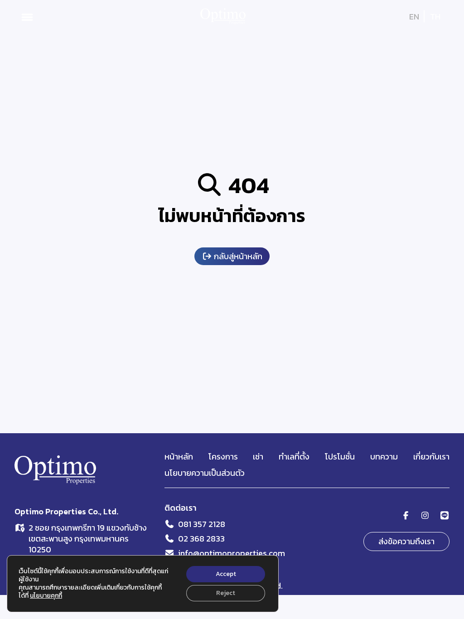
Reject (225, 593)
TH (435, 16)
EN (414, 16)
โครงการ (223, 456)
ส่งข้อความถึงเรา (406, 541)
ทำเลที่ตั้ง (294, 456)
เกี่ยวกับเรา (431, 456)
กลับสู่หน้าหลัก (237, 256)
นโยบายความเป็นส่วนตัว (204, 473)
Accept (226, 574)
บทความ (384, 456)
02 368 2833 (201, 538)
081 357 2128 (201, 524)
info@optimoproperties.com (231, 553)
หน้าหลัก (178, 456)
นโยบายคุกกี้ (46, 595)
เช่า (258, 456)
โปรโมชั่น (340, 456)
